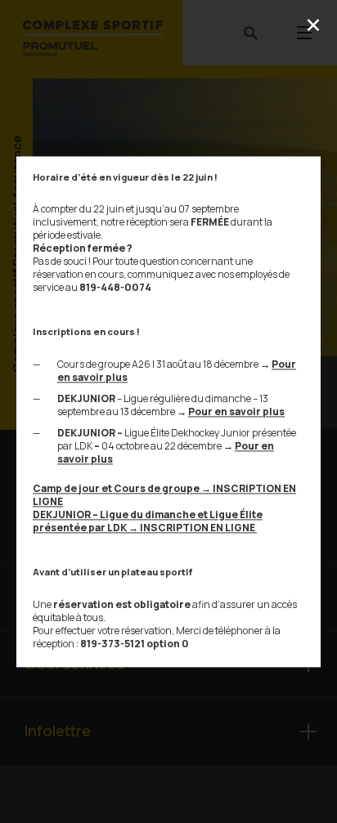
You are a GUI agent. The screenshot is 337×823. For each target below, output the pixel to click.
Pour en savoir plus (236, 411)
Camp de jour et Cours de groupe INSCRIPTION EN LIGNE (164, 494)
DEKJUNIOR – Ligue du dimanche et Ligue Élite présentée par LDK (148, 521)
